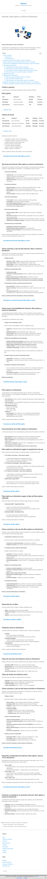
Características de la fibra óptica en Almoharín (17, 67)
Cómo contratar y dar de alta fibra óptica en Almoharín (19, 72)
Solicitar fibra (7, 109)
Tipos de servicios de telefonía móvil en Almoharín (18, 77)
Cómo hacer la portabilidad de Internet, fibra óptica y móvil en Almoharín (21, 63)
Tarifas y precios (7, 55)
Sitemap (4, 852)
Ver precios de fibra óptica (11, 491)
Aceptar (26, 878)
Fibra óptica (9, 57)
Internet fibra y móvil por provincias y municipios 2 (15, 822)
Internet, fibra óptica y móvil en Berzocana (13, 824)
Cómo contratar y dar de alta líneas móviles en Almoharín (20, 80)
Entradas (4, 841)
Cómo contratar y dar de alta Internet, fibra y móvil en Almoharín (19, 62)
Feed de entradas (6, 862)
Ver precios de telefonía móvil (12, 654)
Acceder (4, 860)
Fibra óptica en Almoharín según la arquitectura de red (19, 68)
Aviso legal (5, 846)
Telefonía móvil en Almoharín (10, 75)
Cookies (4, 850)
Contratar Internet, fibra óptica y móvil (15, 382)
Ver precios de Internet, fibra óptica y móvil (16, 156)
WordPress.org (6, 866)
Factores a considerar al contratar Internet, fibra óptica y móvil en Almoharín (22, 83)
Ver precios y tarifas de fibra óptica (14, 424)
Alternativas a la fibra (9, 73)
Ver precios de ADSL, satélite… (12, 619)
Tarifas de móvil (10, 58)
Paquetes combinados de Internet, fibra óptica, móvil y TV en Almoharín (21, 82)
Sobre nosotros (6, 843)
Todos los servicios (7, 839)
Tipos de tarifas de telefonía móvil (14, 78)
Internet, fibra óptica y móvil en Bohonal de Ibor (15, 826)
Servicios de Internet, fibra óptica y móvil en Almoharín (17, 60)
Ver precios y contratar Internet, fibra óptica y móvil (19, 300)
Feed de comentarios (7, 864)
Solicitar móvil (7, 131)
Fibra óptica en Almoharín (10, 65)
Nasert (23, 4)
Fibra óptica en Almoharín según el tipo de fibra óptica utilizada (21, 70)
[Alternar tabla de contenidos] (39, 53)
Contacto (4, 844)
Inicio (3, 837)
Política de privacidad (7, 848)
